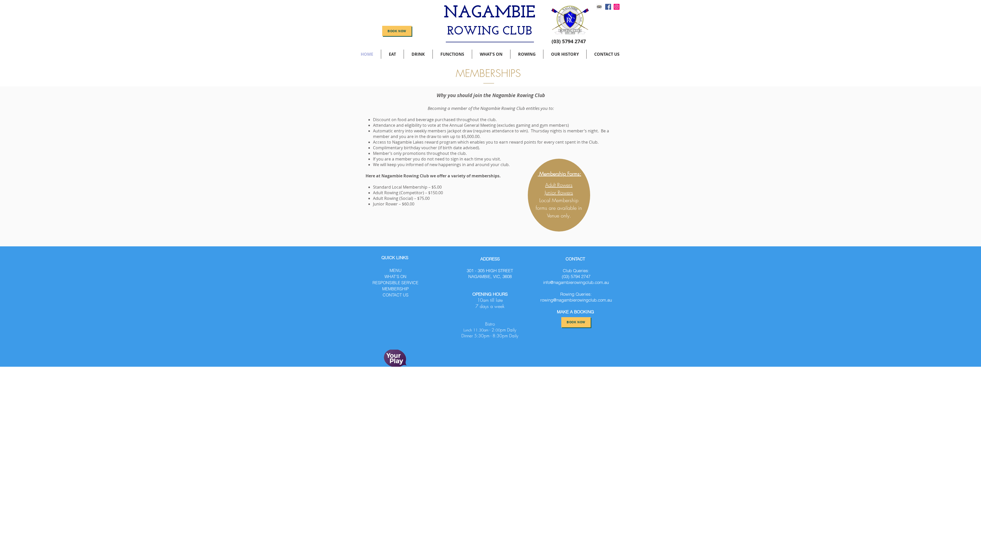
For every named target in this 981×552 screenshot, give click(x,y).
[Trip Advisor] (599, 7)
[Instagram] (617, 7)
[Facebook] (608, 7)
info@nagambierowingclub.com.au (576, 282)
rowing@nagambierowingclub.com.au (576, 300)
